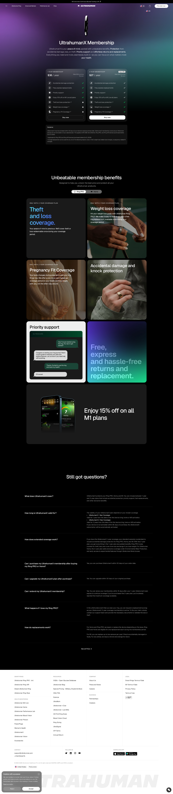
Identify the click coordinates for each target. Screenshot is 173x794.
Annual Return (58, 735)
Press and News (95, 685)
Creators (92, 703)
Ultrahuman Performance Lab (24, 711)
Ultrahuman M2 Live (21, 703)
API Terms (56, 731)
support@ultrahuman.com (23, 753)
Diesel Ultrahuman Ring (22, 689)
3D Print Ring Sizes (60, 714)
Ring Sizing (57, 722)
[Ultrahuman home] (86, 6)
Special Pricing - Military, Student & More (67, 689)
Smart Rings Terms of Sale (134, 680)
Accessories (18, 741)
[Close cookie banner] (39, 774)
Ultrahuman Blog (59, 685)
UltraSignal (57, 727)
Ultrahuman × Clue (59, 706)
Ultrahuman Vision (20, 736)
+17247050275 (19, 756)
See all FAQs (85, 649)
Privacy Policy (130, 689)
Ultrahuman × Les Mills (61, 710)
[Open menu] (6, 6)
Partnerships (93, 699)
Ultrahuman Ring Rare (22, 693)
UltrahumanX (19, 732)
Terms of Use (130, 693)
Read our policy (8, 784)
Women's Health (20, 728)
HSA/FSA (56, 693)
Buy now (65, 117)
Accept (31, 789)
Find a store (32, 767)
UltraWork (56, 701)
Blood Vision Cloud (60, 718)
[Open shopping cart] (149, 6)
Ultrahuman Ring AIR (21, 685)
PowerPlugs (18, 724)
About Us (92, 680)
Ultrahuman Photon (21, 720)
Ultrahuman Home (20, 707)
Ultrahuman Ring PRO (23, 680)
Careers (92, 689)
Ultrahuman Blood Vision (23, 715)
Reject (12, 789)
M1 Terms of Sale (131, 685)
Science (56, 697)
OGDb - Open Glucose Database (64, 680)
